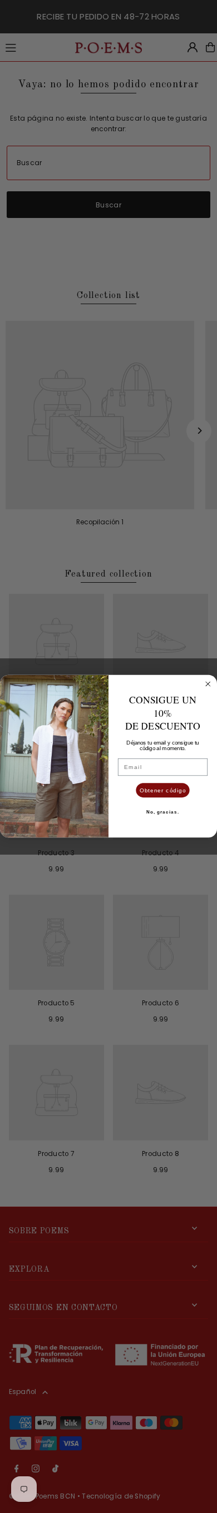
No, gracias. (163, 812)
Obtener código (163, 790)
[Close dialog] (208, 684)
